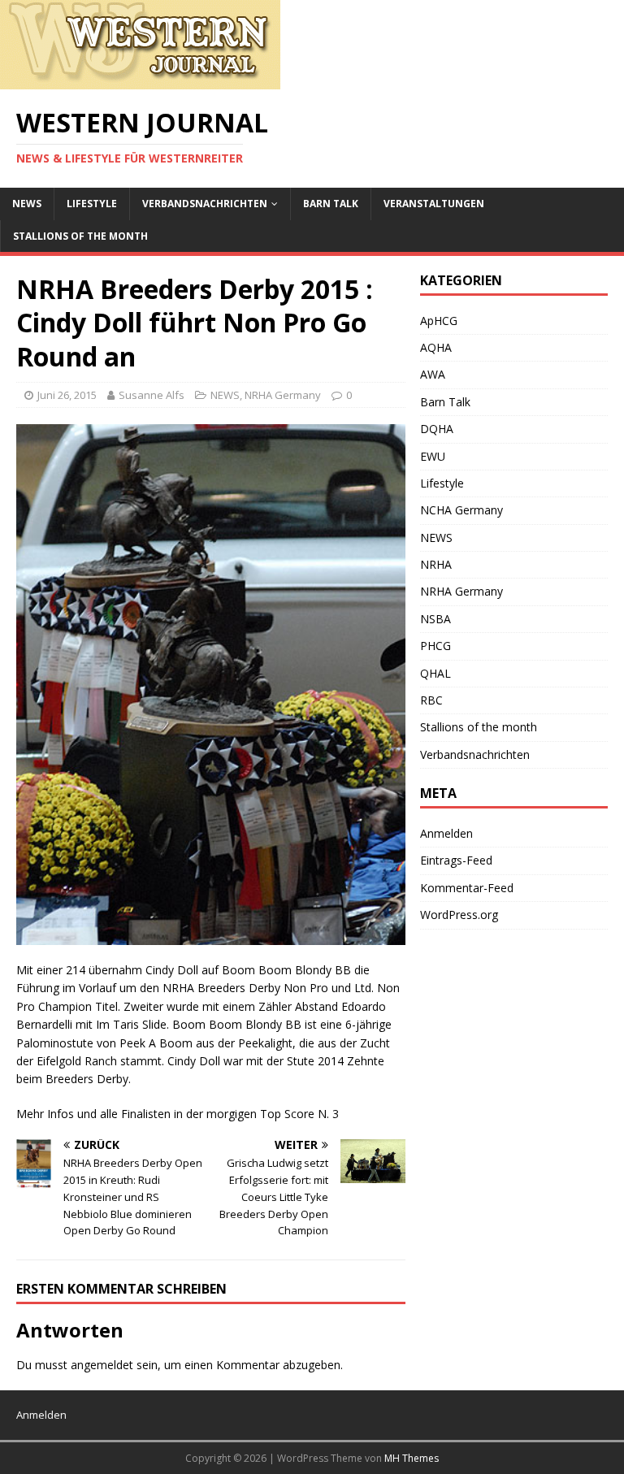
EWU (432, 456)
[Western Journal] (140, 80)
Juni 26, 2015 (67, 395)
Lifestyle (92, 203)
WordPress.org (459, 914)
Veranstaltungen (434, 203)
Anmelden (446, 833)
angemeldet (102, 1364)
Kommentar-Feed (467, 887)
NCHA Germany (461, 510)
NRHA (436, 564)
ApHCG (438, 320)
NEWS (26, 203)
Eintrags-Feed (456, 860)
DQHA (436, 428)
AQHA (436, 347)
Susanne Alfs (151, 395)
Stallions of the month (80, 236)
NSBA (435, 618)
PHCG (435, 645)
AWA (432, 374)
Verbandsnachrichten (204, 203)
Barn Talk (330, 203)
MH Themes (411, 1458)
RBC (431, 700)
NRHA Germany (283, 395)
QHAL (435, 673)
